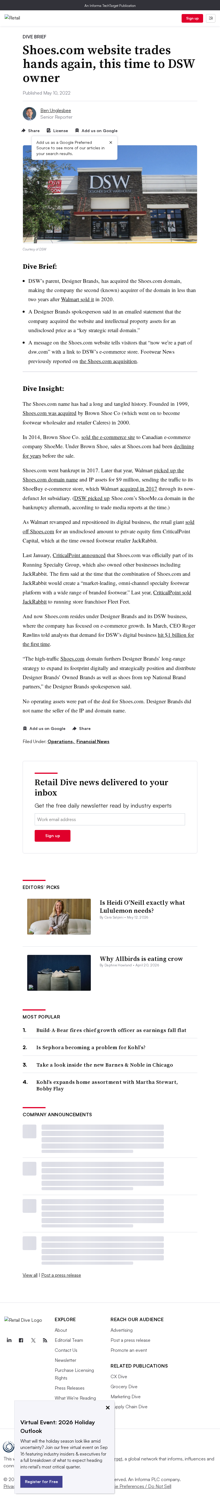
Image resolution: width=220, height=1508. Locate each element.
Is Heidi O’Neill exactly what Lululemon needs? (142, 906)
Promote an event (129, 1350)
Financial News (92, 741)
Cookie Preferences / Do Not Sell (137, 1486)
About (61, 1330)
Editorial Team (69, 1340)
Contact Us (66, 1350)
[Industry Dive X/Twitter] (33, 1340)
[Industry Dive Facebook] (21, 1340)
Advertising (122, 1330)
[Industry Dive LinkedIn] (9, 1340)
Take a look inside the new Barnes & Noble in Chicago (104, 1065)
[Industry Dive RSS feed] (45, 1340)
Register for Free (41, 1481)
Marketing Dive (126, 1396)
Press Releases (70, 1388)
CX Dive (119, 1376)
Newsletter (65, 1360)
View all (30, 1275)
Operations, (61, 741)
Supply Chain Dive (129, 1406)
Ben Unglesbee (55, 110)
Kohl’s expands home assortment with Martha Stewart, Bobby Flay (107, 1085)
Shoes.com (72, 658)
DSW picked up (92, 498)
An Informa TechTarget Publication (110, 5)
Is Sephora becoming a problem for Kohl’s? (91, 1047)
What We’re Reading (75, 1398)
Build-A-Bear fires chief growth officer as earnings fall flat (111, 1030)
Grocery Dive (124, 1386)
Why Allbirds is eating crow (141, 958)
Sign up (192, 18)
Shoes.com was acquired (49, 412)
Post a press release (61, 1275)
